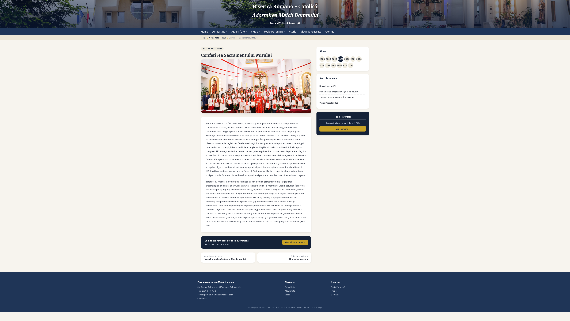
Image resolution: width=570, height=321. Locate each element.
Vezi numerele (343, 129)
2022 (347, 59)
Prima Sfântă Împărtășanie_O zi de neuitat (338, 92)
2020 (359, 59)
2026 (322, 59)
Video (255, 31)
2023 (223, 38)
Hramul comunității (328, 86)
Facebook (202, 298)
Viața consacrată (310, 31)
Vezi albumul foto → (295, 242)
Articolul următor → (298, 257)
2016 (339, 65)
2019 (321, 65)
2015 (345, 65)
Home (204, 31)
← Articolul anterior (225, 257)
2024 (334, 59)
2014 (350, 65)
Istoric (292, 31)
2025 (328, 59)
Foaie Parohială (274, 31)
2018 (327, 65)
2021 (352, 59)
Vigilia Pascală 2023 (328, 103)
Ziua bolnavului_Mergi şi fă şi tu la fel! (336, 97)
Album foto (239, 31)
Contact (330, 31)
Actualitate (219, 31)
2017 (333, 65)
